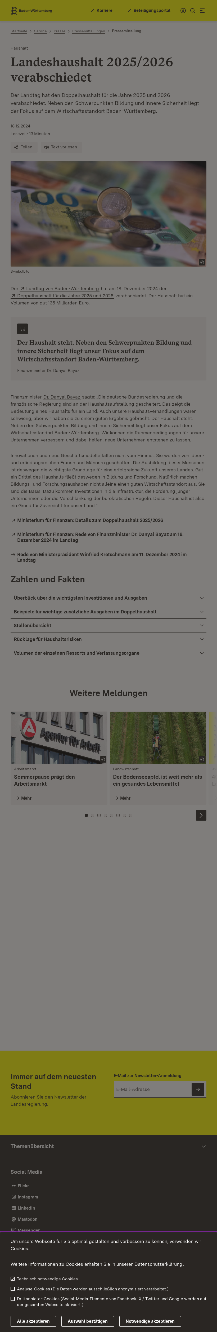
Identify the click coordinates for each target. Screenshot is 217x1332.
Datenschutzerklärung (158, 1264)
